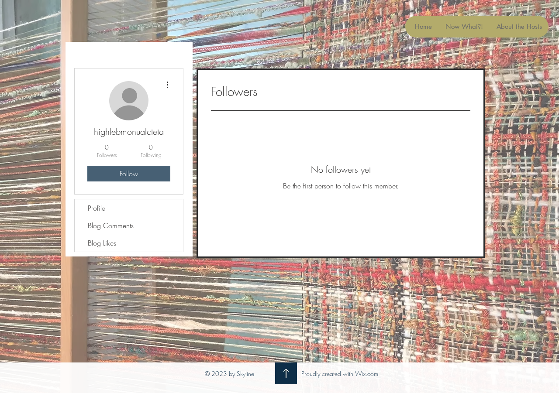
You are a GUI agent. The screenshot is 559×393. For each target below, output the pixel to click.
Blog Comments (111, 225)
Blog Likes (102, 243)
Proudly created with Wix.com (339, 373)
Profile (96, 208)
